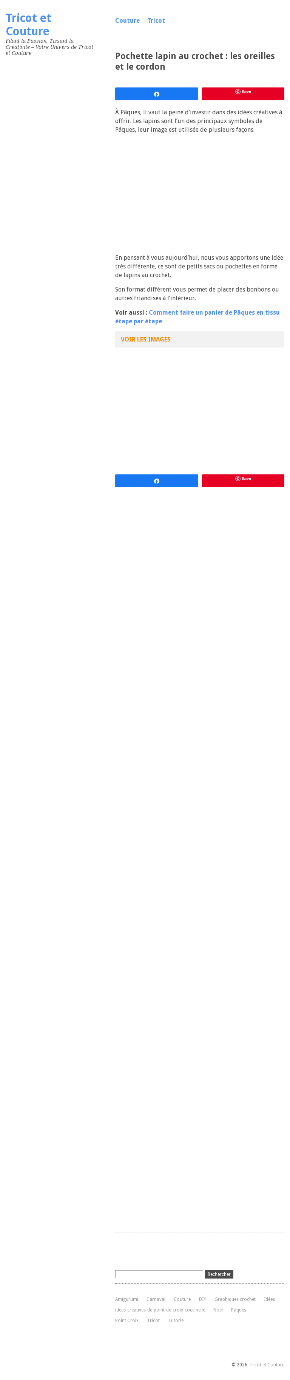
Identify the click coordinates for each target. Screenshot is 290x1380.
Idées (269, 1299)
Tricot (156, 20)
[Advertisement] (62, 173)
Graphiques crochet (235, 1299)
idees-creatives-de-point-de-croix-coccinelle (160, 1310)
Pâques (238, 1310)
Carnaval (156, 1299)
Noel (218, 1310)
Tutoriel (176, 1320)
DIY (202, 1299)
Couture (127, 20)
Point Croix (127, 1320)
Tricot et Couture (28, 24)
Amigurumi (126, 1299)
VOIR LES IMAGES (146, 339)
